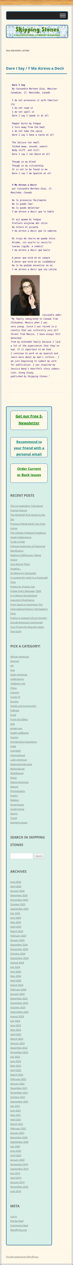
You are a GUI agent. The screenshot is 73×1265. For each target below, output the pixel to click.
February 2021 (18, 1128)
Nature (14, 786)
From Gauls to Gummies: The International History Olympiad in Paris (29, 609)
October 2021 (17, 1097)
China (13, 688)
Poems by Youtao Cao (22, 586)
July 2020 (15, 1146)
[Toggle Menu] (63, 15)
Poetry (14, 795)
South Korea (17, 809)
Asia (12, 670)
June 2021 (15, 1110)
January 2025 (17, 940)
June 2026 (15, 882)
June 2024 (15, 971)
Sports (14, 813)
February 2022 (18, 1079)
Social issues (17, 804)
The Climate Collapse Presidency (28, 532)
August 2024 (17, 962)
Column (14, 692)
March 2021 (16, 1124)
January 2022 (17, 1083)
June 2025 (15, 917)
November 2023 (19, 1003)
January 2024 (17, 994)
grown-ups (16, 728)
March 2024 (16, 985)
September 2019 (19, 1168)
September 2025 (19, 908)
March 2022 (16, 1074)
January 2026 (17, 891)
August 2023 (17, 1016)
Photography (17, 791)
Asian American (18, 674)
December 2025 (19, 895)
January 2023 (17, 1043)
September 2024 (19, 958)
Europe (14, 701)
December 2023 (19, 998)
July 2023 (15, 1021)
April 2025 (15, 926)
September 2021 (19, 1101)
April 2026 (15, 886)
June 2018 (15, 1191)
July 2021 (15, 1106)
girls (12, 724)
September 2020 (19, 1142)
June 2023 (15, 1025)
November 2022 (19, 1052)
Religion (14, 800)
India (13, 746)
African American (19, 656)
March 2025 (16, 931)
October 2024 (17, 953)
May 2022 (15, 1065)
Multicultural (17, 768)
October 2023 (17, 1007)
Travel (13, 818)
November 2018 (19, 1186)
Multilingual (16, 773)
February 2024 (18, 989)
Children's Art (17, 683)
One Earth (16, 631)
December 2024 (19, 944)
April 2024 (15, 980)
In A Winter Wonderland (23, 595)
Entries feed (16, 1221)
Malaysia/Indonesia (21, 764)
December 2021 (19, 1088)
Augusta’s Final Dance (22, 600)
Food (13, 715)
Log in (13, 1216)
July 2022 (15, 1056)
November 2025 (19, 899)
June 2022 (15, 1061)
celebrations (17, 679)
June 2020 (15, 1151)
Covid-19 (15, 697)
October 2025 (17, 904)
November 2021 (19, 1092)
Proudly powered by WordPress (22, 1256)
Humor (14, 737)
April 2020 (15, 1155)
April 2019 (15, 1177)
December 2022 (19, 1047)
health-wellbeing (19, 732)
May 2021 (15, 1115)
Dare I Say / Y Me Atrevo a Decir (35, 68)
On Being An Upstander (23, 573)
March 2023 (16, 1038)
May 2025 (15, 922)
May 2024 (15, 976)
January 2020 (17, 1160)
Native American (19, 782)
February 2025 (18, 935)
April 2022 (15, 1070)
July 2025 (15, 913)
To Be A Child (17, 541)
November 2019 (19, 1164)
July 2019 (15, 1173)
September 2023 (19, 1012)
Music (13, 777)
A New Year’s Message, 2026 (25, 591)
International (17, 755)
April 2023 (15, 1034)
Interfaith (15, 750)
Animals (14, 661)
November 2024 (19, 949)
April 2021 (15, 1119)
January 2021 (17, 1133)
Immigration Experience (23, 741)
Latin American (18, 759)
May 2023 (15, 1030)
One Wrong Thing (20, 564)
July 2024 (15, 967)
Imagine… (15, 568)
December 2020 (19, 1137)
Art (12, 665)
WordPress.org (18, 1230)
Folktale (14, 710)
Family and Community (23, 706)
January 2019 (17, 1182)
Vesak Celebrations (20, 537)
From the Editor (19, 719)
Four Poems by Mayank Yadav (27, 627)
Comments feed (19, 1225)
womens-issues (18, 822)
